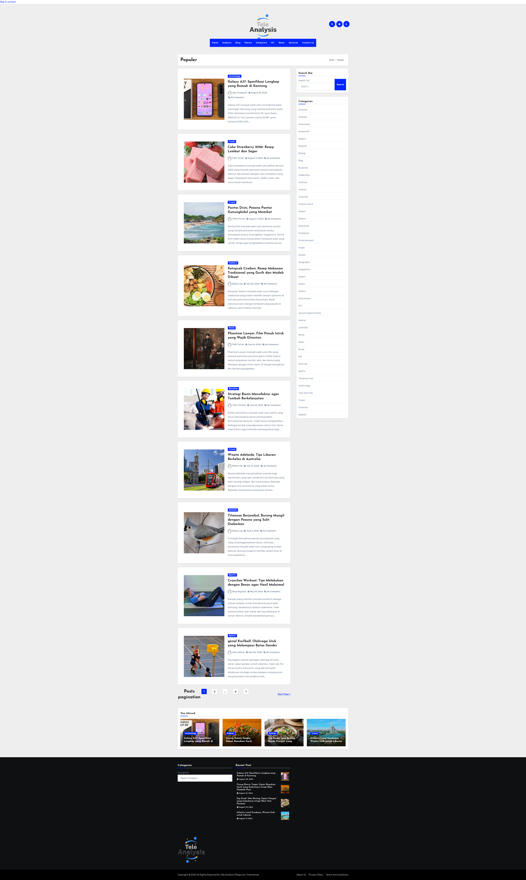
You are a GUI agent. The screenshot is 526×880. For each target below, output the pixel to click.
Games (302, 255)
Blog (237, 42)
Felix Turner (238, 158)
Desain (302, 211)
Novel (301, 349)
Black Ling (237, 284)
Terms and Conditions (337, 874)
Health (301, 276)
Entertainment (306, 240)
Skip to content (8, 2)
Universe (303, 407)
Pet (300, 356)
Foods (232, 141)
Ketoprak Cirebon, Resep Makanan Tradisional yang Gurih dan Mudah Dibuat (256, 273)
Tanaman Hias (305, 378)
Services (293, 42)
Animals (233, 510)
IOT (273, 42)
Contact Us (308, 42)
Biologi (302, 153)
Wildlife (302, 414)
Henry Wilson (238, 652)
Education (303, 226)
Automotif (304, 131)
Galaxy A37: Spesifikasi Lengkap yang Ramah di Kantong (198, 741)
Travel (232, 202)
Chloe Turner (238, 219)
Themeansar (252, 874)
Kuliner (302, 320)
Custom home (305, 204)
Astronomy (304, 124)
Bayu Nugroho (239, 591)
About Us (301, 874)
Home (215, 42)
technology (234, 76)
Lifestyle (303, 327)
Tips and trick (305, 393)
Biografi (302, 146)
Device (248, 42)
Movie (232, 328)
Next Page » (284, 694)
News (282, 42)
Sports (232, 575)
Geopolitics (304, 269)
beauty (302, 138)
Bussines (233, 388)
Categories (183, 772)
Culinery (233, 263)
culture (302, 189)
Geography (304, 262)
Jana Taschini (239, 405)
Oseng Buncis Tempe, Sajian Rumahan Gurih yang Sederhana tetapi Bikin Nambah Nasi (256, 787)
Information (304, 298)
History (302, 291)
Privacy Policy (316, 874)
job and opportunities (309, 313)
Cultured (303, 197)
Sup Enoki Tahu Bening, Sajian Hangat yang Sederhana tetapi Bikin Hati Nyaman (256, 801)
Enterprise (261, 42)
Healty (301, 284)
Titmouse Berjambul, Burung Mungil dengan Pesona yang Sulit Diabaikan (256, 520)
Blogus (239, 874)
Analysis (226, 42)
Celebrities (304, 175)
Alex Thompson (239, 93)
